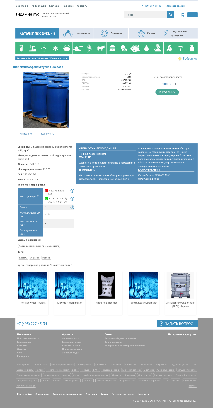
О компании (22, 6)
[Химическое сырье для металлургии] (157, 48)
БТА (166, 380)
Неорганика (24, 334)
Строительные (40, 364)
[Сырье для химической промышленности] (21, 48)
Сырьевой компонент (186, 375)
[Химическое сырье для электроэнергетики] (44, 48)
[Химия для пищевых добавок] (112, 48)
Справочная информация (67, 394)
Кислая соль (131, 364)
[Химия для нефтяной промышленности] (32, 48)
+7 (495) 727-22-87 (150, 6)
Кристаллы (130, 375)
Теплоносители (113, 341)
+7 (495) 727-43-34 (32, 323)
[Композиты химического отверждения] (135, 48)
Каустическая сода (26, 385)
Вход (195, 6)
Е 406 (96, 369)
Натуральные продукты (182, 334)
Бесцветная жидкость (27, 380)
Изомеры (88, 380)
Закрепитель (162, 364)
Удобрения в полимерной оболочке (125, 345)
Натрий (192, 385)
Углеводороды (70, 352)
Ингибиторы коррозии (149, 380)
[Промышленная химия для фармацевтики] (123, 48)
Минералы (23, 356)
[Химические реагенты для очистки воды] (146, 48)
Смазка (56, 380)
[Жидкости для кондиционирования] (55, 48)
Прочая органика (72, 349)
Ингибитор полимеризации (95, 375)
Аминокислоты (70, 338)
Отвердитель (144, 375)
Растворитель (23, 364)
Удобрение (146, 364)
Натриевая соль (127, 380)
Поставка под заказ (122, 394)
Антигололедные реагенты (57, 375)
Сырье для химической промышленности (39, 245)
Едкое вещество (180, 364)
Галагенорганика (72, 380)
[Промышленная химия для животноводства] (100, 48)
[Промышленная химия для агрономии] (89, 48)
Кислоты (23, 257)
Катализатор (101, 364)
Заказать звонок (176, 5)
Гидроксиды (24, 341)
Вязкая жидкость (25, 369)
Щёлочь (175, 380)
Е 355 (75, 369)
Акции (104, 394)
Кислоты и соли (71, 345)
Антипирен (116, 364)
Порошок (85, 369)
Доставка (54, 6)
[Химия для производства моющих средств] (192, 48)
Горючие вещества (163, 375)
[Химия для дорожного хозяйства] (169, 48)
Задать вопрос (179, 323)
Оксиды (21, 349)
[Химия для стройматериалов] (78, 48)
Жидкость (34, 257)
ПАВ (194, 364)
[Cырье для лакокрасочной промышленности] (180, 48)
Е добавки (149, 369)
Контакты (82, 6)
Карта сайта (24, 394)
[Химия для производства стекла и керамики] (66, 48)
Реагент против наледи (62, 364)
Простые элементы (28, 338)
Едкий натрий (189, 380)
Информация (39, 6)
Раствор (46, 257)
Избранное (190, 58)
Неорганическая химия (58, 369)
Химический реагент (106, 380)
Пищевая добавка (110, 369)
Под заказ (68, 6)
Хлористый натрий (165, 369)
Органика (67, 334)
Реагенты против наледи (29, 375)
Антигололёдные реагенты (120, 338)
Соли (19, 352)
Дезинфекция (84, 364)
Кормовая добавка (131, 369)
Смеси (108, 334)
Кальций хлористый (187, 369)
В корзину (167, 92)
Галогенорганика (71, 341)
